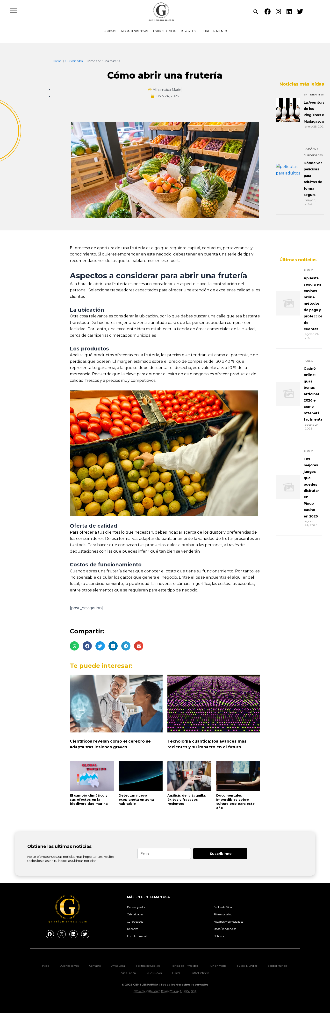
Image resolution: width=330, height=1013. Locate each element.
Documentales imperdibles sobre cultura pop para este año (235, 801)
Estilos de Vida (164, 31)
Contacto (95, 965)
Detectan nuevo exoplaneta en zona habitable (136, 799)
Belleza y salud (136, 907)
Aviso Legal (118, 965)
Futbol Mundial (247, 965)
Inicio (45, 965)
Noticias (109, 31)
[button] (74, 646)
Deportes (188, 31)
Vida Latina (128, 973)
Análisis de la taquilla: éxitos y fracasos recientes (186, 799)
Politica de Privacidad (184, 965)
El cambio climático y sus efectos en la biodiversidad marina (89, 799)
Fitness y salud (223, 914)
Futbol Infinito (200, 973)
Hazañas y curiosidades (228, 921)
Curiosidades (135, 921)
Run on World (218, 965)
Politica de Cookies (148, 965)
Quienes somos (69, 965)
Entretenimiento (214, 31)
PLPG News (154, 973)
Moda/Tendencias (134, 31)
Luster (176, 973)
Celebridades (135, 914)
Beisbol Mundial (277, 965)
